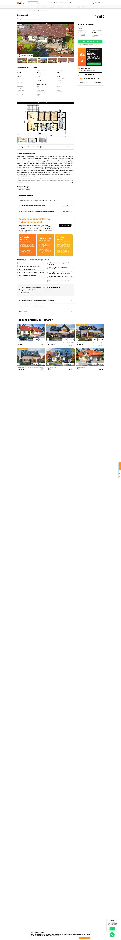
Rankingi (56, 2)
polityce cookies (55, 935)
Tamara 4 (47, 10)
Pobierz (83, 36)
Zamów (96, 36)
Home (18, 10)
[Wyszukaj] (38, 3)
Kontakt (70, 2)
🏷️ (79, 7)
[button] (112, 934)
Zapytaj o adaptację (90, 74)
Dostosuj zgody (37, 937)
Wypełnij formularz (25, 292)
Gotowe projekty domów (25, 10)
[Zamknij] (117, 919)
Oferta (50, 2)
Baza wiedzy (63, 2)
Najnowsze (61, 7)
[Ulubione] (102, 2)
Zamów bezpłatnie (66, 205)
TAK (112, 928)
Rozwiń (71, 182)
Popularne (69, 7)
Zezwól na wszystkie (84, 937)
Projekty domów (40, 7)
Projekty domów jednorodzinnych (38, 10)
